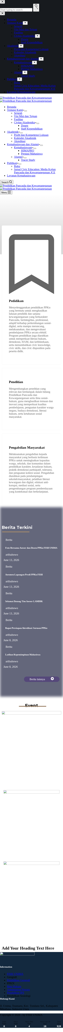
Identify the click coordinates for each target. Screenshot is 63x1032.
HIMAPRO (27, 150)
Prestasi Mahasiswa (32, 153)
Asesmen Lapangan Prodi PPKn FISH (24, 574)
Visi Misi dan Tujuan (25, 116)
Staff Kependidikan (32, 128)
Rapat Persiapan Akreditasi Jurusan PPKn (26, 628)
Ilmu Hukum (14, 986)
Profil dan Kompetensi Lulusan (31, 134)
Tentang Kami (15, 109)
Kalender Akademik (25, 138)
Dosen (24, 125)
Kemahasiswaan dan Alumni (23, 144)
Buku (17, 166)
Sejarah (18, 113)
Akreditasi (19, 141)
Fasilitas (18, 119)
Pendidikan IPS (15, 992)
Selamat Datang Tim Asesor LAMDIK (24, 601)
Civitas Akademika (24, 122)
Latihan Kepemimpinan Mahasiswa (22, 654)
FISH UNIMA (15, 973)
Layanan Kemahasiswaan (21, 175)
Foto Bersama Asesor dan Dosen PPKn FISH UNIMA (31, 548)
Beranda (11, 106)
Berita (9, 539)
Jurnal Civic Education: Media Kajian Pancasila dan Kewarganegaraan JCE (35, 171)
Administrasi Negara (18, 989)
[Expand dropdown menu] (25, 110)
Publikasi (12, 163)
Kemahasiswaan (23, 147)
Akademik (13, 131)
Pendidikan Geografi (18, 980)
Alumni (18, 156)
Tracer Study (28, 159)
